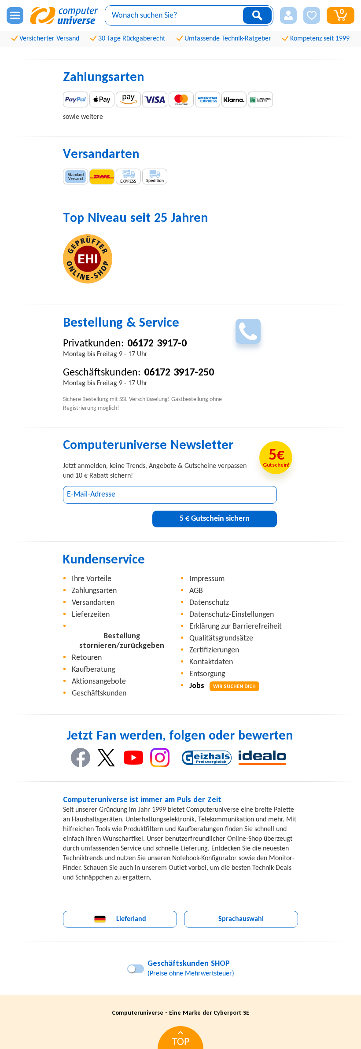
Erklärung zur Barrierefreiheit (235, 626)
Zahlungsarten (94, 591)
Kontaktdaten (211, 662)
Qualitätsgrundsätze (221, 638)
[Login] (288, 15)
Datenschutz (209, 603)
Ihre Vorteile (91, 579)
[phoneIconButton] (248, 331)
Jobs (222, 686)
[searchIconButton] (257, 15)
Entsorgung (207, 674)
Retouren (87, 658)
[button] (288, 15)
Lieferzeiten (91, 615)
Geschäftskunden (99, 693)
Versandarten (93, 603)
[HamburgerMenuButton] (15, 15)
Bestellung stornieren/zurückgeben (121, 641)
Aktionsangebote (99, 681)
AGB (196, 591)
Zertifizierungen (214, 650)
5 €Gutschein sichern (215, 519)
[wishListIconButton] (311, 15)
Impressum (207, 579)
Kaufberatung (93, 670)
